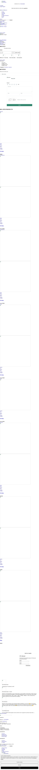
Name (20, 662)
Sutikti (19, 767)
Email (20, 660)
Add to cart (17, 52)
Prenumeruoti (28, 665)
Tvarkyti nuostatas (19, 762)
